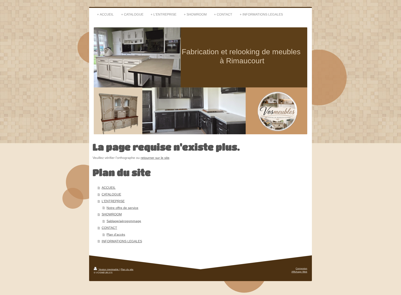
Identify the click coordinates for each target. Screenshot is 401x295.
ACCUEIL (109, 187)
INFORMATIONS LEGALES (122, 241)
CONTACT (109, 228)
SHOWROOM (112, 214)
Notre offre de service (122, 208)
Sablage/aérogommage (124, 221)
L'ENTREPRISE (113, 201)
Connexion (301, 268)
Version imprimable (108, 269)
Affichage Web (299, 271)
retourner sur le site (155, 158)
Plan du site (127, 269)
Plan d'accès (116, 234)
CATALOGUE (111, 194)
